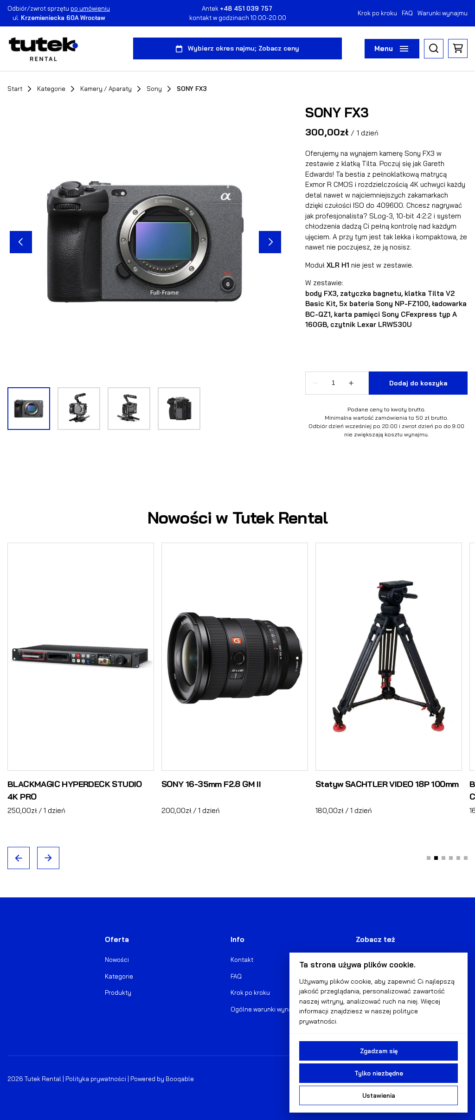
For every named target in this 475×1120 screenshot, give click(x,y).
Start (14, 89)
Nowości (117, 959)
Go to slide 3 (443, 858)
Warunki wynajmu (442, 13)
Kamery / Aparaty (106, 89)
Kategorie (51, 89)
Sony (154, 89)
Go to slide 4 (451, 858)
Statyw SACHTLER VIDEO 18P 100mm (386, 784)
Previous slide (18, 858)
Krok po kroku (377, 13)
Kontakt (242, 959)
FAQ (407, 13)
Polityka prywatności (95, 1078)
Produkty (118, 992)
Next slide (48, 858)
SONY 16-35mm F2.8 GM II (211, 784)
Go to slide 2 (436, 858)
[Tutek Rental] (43, 49)
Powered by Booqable (162, 1078)
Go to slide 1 (428, 858)
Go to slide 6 (465, 858)
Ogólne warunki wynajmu (266, 1009)
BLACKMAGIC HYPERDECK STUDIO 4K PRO (74, 790)
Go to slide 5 (458, 858)
